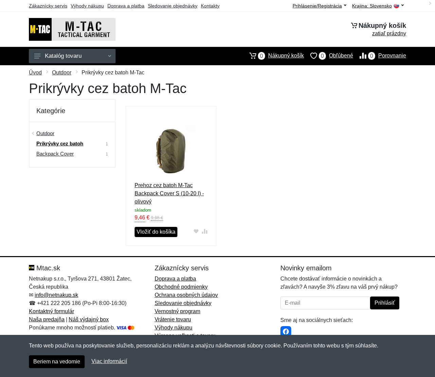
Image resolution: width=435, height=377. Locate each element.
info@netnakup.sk (56, 295)
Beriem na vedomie (56, 361)
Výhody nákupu (87, 5)
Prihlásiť (385, 303)
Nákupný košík (282, 56)
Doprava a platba (125, 5)
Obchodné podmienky (181, 287)
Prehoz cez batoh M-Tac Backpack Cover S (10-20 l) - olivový (169, 193)
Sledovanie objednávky (172, 5)
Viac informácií (109, 361)
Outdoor (61, 72)
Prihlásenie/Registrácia (317, 5)
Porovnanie (388, 56)
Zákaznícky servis (48, 5)
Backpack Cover (55, 154)
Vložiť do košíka (156, 232)
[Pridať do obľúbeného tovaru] (196, 231)
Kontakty (210, 5)
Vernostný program (177, 311)
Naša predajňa (47, 319)
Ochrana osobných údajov (186, 295)
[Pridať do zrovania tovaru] (205, 231)
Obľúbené (337, 56)
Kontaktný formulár (51, 311)
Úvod (35, 72)
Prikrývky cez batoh (59, 143)
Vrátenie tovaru (173, 319)
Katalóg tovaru (63, 56)
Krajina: (372, 5)
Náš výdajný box (89, 319)
